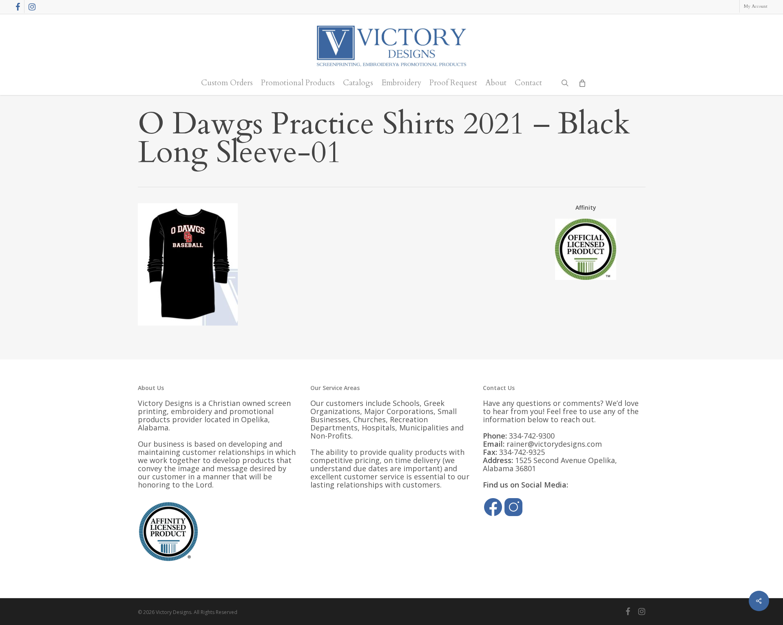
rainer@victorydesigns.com (554, 444)
